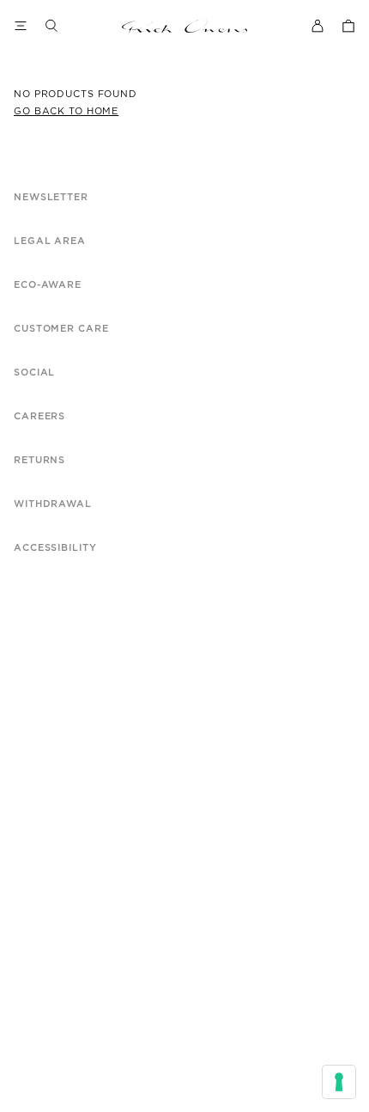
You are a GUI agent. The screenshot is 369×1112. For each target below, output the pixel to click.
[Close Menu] (20, 26)
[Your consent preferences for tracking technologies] (339, 1082)
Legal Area (50, 241)
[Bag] (348, 26)
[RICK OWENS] (185, 26)
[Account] (317, 26)
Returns (39, 460)
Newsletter (51, 197)
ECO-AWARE (48, 285)
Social (34, 372)
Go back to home (66, 111)
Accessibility (55, 548)
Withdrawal (53, 504)
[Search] (51, 26)
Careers (39, 416)
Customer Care (61, 328)
